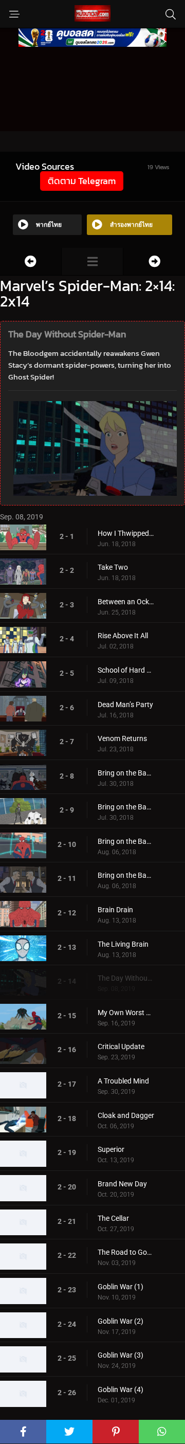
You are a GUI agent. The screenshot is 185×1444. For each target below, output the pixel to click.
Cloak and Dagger (126, 1115)
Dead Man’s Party (125, 704)
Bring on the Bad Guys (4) (126, 875)
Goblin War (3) (120, 1355)
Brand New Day (122, 1184)
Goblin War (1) (120, 1287)
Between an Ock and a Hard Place (126, 602)
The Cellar (113, 1218)
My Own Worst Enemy (126, 1012)
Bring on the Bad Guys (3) (126, 841)
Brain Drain (115, 910)
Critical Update (121, 1046)
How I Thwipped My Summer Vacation (126, 533)
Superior (111, 1149)
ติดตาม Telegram (82, 181)
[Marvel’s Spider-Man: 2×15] (154, 261)
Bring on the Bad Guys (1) (126, 773)
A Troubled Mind (123, 1081)
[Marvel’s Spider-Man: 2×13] (30, 261)
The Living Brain (123, 944)
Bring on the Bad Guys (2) (126, 807)
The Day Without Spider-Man (126, 978)
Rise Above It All (123, 635)
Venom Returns (122, 738)
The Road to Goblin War (126, 1252)
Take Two (113, 567)
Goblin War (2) (120, 1321)
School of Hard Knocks (126, 670)
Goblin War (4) (120, 1389)
